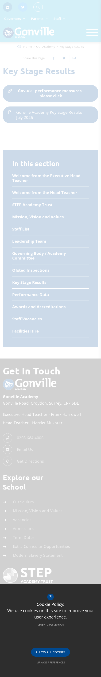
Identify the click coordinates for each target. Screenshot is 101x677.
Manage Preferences (50, 662)
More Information (51, 625)
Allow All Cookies (50, 652)
